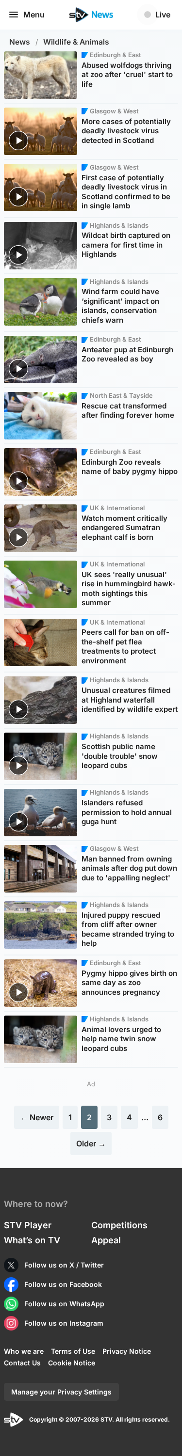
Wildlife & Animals (76, 42)
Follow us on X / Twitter (64, 1265)
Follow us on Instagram (63, 1323)
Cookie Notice (71, 1363)
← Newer (36, 1117)
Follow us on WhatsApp (64, 1303)
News (19, 42)
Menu (34, 14)
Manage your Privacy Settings (61, 1392)
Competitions (119, 1225)
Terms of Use (73, 1351)
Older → (91, 1143)
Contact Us (22, 1363)
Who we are (24, 1351)
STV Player (27, 1225)
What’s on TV (32, 1240)
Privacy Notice (126, 1351)
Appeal (106, 1240)
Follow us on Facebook (63, 1284)
